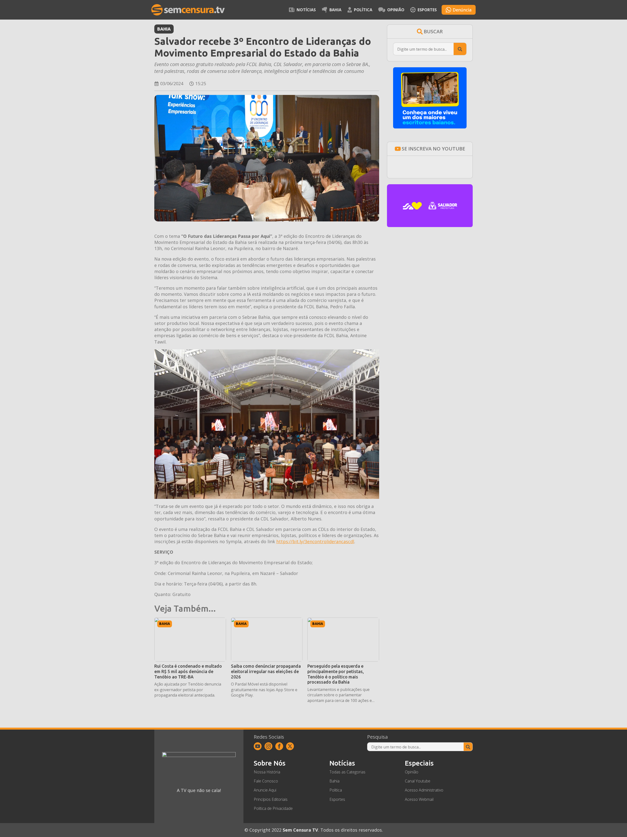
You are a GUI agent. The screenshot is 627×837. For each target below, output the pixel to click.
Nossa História (267, 772)
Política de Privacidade (273, 808)
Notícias (306, 9)
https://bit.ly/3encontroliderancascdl (315, 541)
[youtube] (258, 746)
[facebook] (279, 746)
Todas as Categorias (347, 772)
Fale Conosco (266, 781)
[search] (460, 49)
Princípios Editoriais (271, 799)
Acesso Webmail (419, 799)
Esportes (427, 9)
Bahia (335, 9)
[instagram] (268, 746)
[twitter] (290, 746)
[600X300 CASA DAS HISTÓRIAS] (430, 225)
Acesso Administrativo (424, 790)
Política (363, 9)
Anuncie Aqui (265, 790)
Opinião (395, 9)
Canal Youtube (417, 781)
